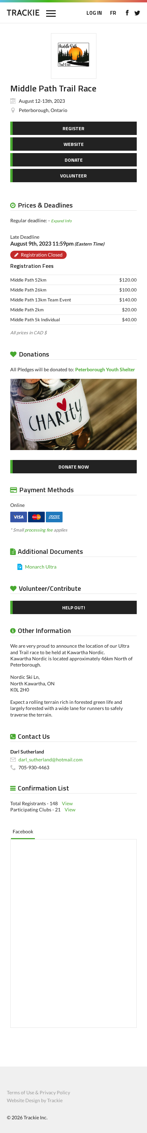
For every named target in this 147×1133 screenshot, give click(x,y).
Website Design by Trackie (35, 1100)
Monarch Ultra (40, 567)
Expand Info (61, 220)
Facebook (23, 831)
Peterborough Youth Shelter (105, 369)
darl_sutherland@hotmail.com (50, 759)
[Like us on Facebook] (127, 12)
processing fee (39, 530)
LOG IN (94, 13)
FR (113, 13)
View (67, 803)
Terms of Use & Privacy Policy (38, 1092)
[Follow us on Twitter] (137, 12)
